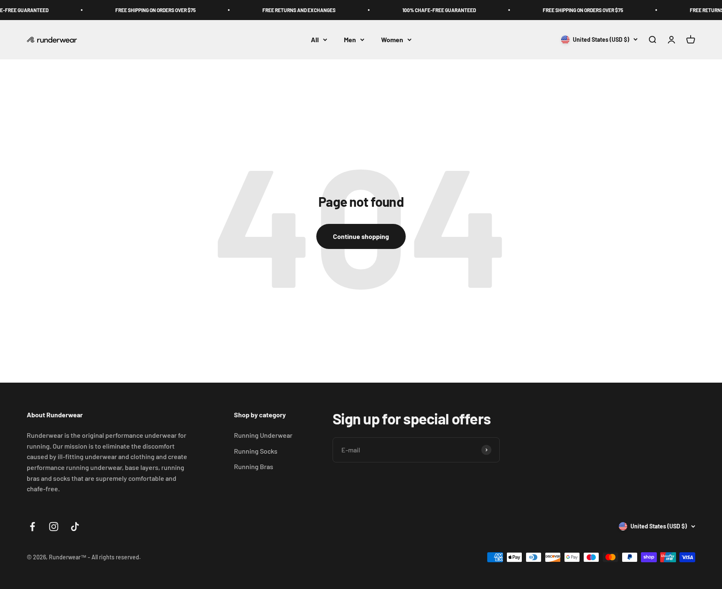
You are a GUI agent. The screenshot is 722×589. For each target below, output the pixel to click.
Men (350, 39)
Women (392, 39)
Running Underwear (263, 435)
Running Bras (253, 466)
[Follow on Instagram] (53, 526)
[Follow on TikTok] (75, 526)
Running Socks (255, 451)
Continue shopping (361, 236)
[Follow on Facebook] (32, 526)
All (315, 39)
